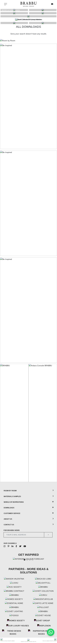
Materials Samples (12, 496)
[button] (53, 19)
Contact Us (9, 525)
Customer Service (12, 513)
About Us (8, 519)
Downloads (9, 508)
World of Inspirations (14, 502)
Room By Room (10, 491)
